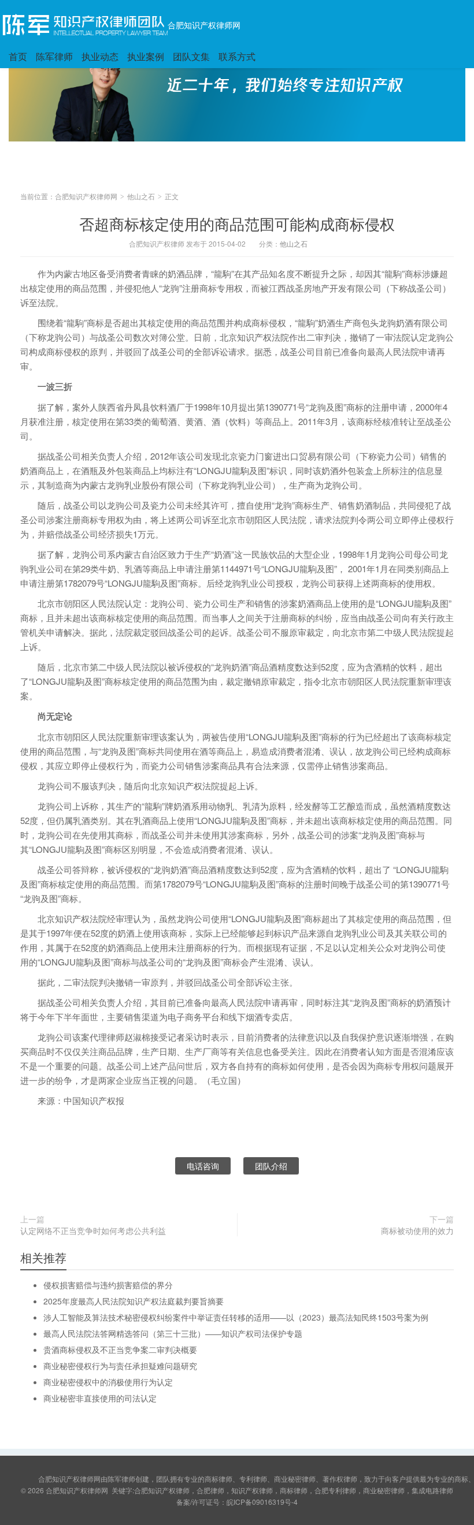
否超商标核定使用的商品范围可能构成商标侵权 (237, 223)
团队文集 (191, 56)
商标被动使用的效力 (417, 1230)
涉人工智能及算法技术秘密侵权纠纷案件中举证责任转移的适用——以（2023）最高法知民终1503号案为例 (235, 1317)
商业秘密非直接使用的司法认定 (100, 1398)
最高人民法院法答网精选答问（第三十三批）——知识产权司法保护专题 (172, 1333)
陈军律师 (54, 56)
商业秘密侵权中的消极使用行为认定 (108, 1382)
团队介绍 (271, 1166)
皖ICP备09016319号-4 (262, 1502)
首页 (18, 56)
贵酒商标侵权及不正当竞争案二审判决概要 (120, 1349)
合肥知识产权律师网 (204, 25)
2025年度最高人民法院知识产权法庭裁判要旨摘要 (133, 1301)
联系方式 (237, 56)
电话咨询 (203, 1166)
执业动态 (100, 56)
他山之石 (141, 196)
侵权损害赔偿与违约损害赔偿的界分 (108, 1285)
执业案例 (145, 56)
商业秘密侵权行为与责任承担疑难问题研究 (120, 1365)
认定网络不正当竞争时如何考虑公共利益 (93, 1230)
